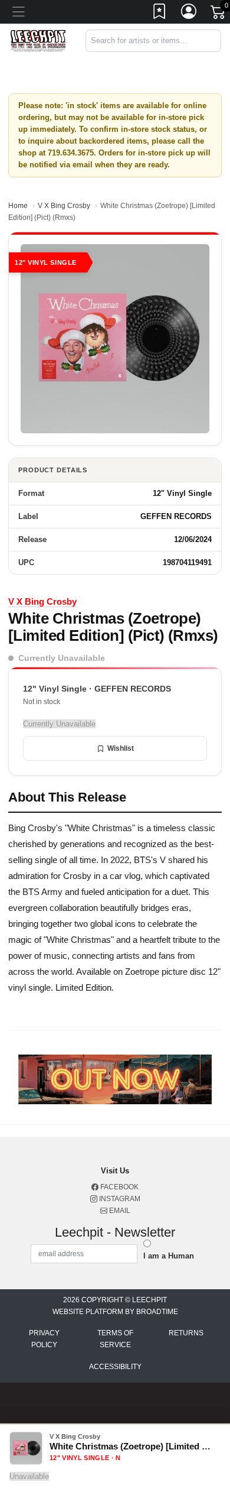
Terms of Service (115, 1339)
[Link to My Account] (189, 13)
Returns (186, 1333)
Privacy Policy (44, 1339)
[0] (219, 14)
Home (18, 206)
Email (118, 1210)
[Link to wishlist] (160, 13)
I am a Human (168, 1255)
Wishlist (120, 748)
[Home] (38, 39)
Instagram (118, 1199)
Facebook (118, 1187)
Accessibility (115, 1367)
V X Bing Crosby (64, 206)
